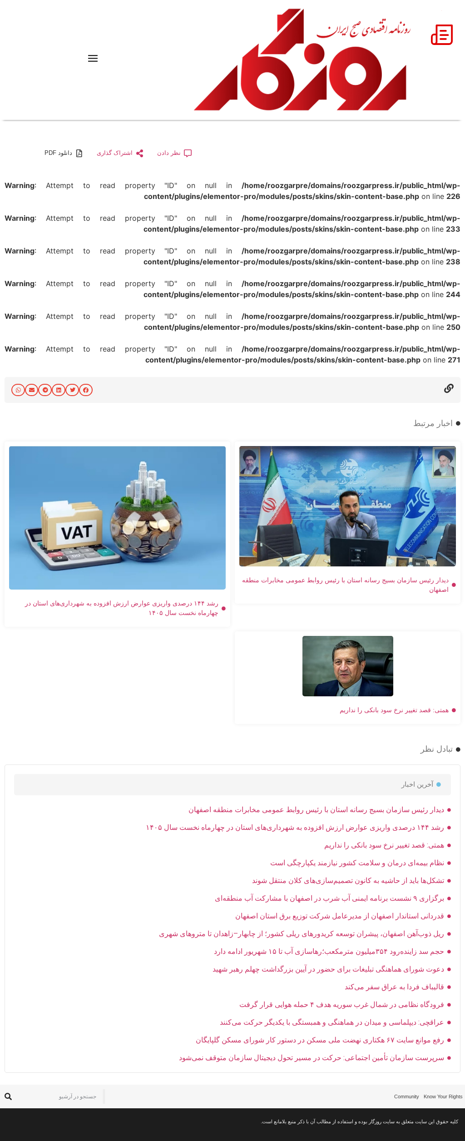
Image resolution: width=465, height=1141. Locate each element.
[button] (86, 390)
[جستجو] (8, 1096)
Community (406, 1096)
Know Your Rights (443, 1096)
